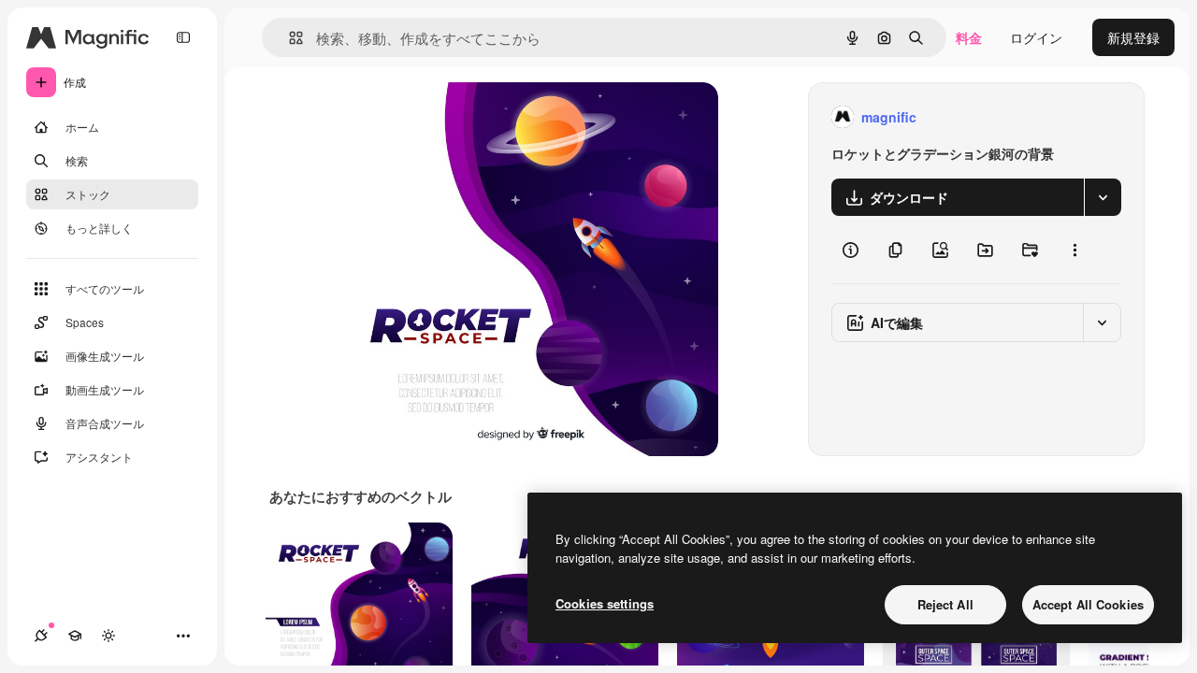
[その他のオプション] (1074, 249)
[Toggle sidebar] (183, 37)
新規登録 (1133, 37)
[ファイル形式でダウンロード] (1102, 197)
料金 (969, 37)
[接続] (41, 636)
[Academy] (75, 636)
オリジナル (473, 117)
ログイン (1036, 37)
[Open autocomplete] (288, 38)
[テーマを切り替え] (108, 636)
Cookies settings (604, 603)
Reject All (945, 604)
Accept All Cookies (1088, 604)
